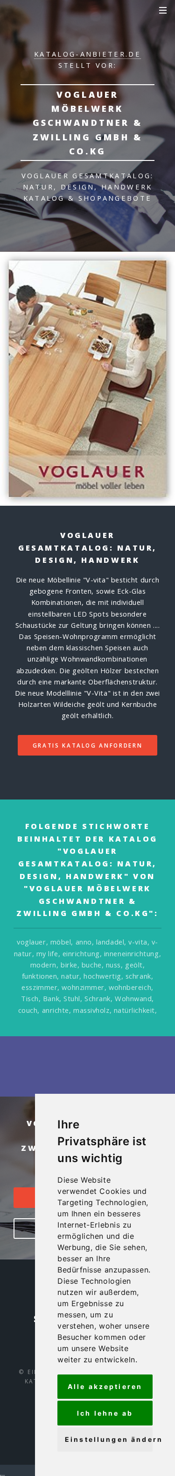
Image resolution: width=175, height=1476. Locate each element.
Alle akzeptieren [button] (105, 1386)
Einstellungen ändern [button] (109, 1439)
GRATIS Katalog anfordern (87, 745)
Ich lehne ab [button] (105, 1413)
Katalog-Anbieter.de (87, 53)
